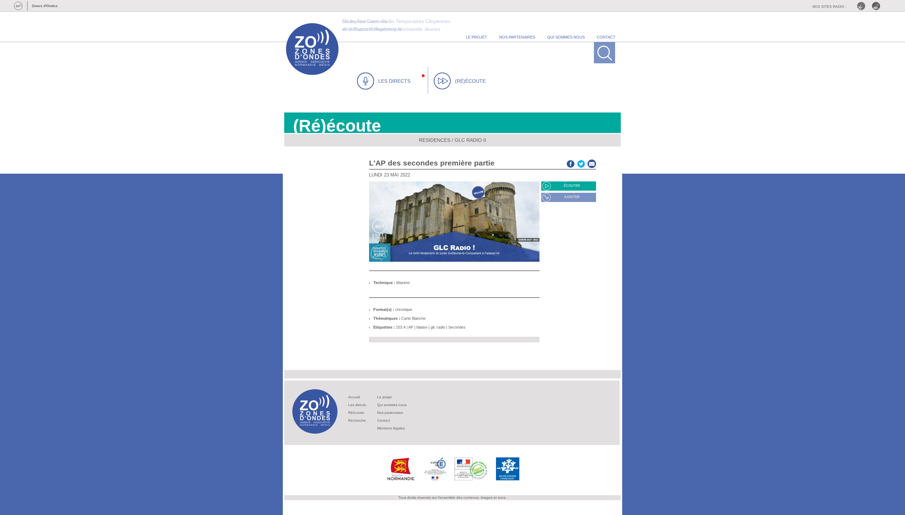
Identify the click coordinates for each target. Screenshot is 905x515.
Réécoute (356, 413)
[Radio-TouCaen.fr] (877, 6)
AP (410, 327)
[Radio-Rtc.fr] (863, 6)
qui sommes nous (566, 37)
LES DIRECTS (394, 81)
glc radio (438, 327)
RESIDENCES (434, 140)
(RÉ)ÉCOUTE (470, 81)
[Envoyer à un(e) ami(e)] (592, 163)
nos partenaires (517, 37)
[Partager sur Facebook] (570, 163)
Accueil (354, 397)
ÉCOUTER (572, 185)
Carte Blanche (413, 318)
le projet (476, 37)
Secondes (457, 327)
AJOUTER (572, 197)
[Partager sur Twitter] (581, 163)
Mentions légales (391, 428)
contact (606, 37)
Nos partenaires (390, 413)
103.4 (400, 327)
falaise (421, 327)
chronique (403, 309)
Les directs (357, 405)
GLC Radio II (470, 140)
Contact (383, 420)
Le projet (384, 397)
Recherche (357, 420)
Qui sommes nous (392, 405)
